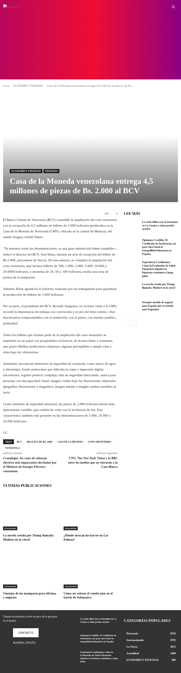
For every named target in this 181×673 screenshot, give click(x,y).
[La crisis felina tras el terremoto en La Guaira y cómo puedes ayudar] (132, 227)
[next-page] (133, 323)
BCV (19, 441)
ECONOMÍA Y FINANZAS (28, 86)
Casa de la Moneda (70, 441)
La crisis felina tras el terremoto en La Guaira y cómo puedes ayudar (160, 225)
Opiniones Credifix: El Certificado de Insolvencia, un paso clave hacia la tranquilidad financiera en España (159, 247)
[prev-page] (126, 323)
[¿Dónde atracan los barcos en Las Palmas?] (90, 511)
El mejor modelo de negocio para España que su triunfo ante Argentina (157, 306)
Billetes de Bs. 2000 (39, 441)
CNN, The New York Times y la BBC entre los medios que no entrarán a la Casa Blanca (93, 462)
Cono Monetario (99, 441)
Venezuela (12, 448)
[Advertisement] (90, 46)
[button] (173, 6)
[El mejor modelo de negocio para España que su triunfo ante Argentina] (132, 308)
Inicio (6, 86)
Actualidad (10, 528)
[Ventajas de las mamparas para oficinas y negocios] (30, 569)
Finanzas (51, 171)
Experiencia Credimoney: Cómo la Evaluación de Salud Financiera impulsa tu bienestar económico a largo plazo (158, 269)
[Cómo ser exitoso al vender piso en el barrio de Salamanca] (90, 569)
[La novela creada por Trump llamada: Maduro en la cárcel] (30, 511)
